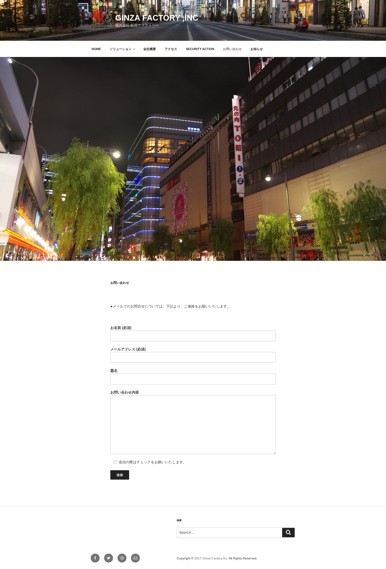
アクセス (171, 49)
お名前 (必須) (120, 328)
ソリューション (121, 49)
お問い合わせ (232, 49)
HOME (96, 49)
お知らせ (256, 49)
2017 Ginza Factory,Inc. (211, 558)
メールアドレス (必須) (128, 349)
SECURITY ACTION (200, 49)
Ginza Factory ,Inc (156, 17)
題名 (113, 371)
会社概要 (149, 49)
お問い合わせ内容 (124, 392)
